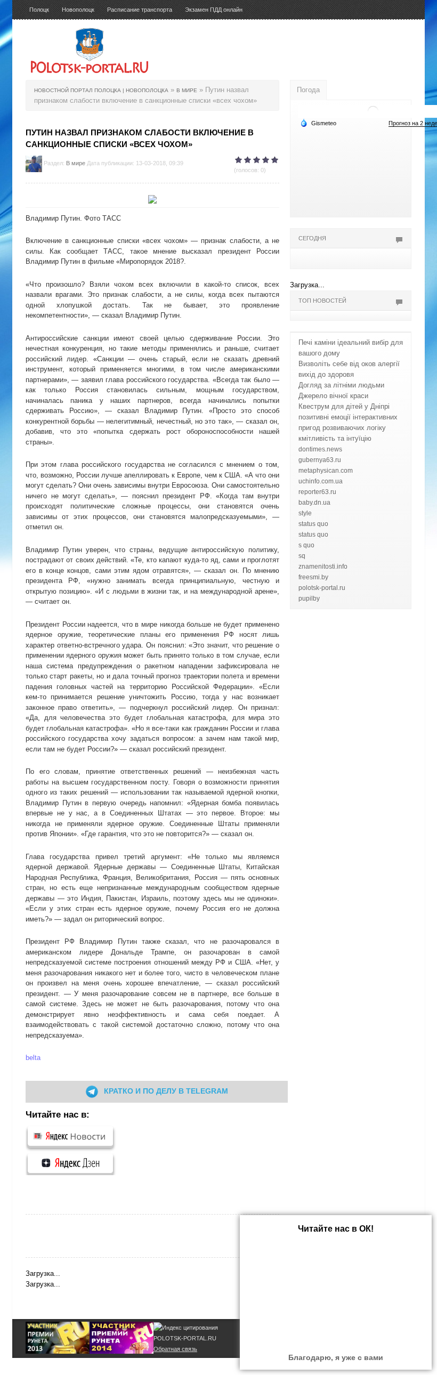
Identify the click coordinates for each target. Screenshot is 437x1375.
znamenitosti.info (322, 566)
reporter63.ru (317, 492)
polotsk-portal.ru (321, 588)
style (305, 513)
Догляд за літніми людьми (341, 385)
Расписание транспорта (139, 9)
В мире (75, 163)
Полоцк (39, 9)
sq (301, 556)
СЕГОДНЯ (312, 238)
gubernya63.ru (319, 460)
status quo (313, 524)
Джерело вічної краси (333, 396)
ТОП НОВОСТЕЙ (322, 300)
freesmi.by (313, 577)
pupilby (309, 598)
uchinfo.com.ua (320, 481)
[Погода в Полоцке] (373, 111)
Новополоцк (78, 9)
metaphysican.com (325, 470)
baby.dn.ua (314, 502)
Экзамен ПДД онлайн (213, 9)
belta (33, 1058)
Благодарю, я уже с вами (335, 1357)
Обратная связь (175, 1349)
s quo (306, 545)
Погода (308, 90)
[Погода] (318, 122)
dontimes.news (320, 449)
